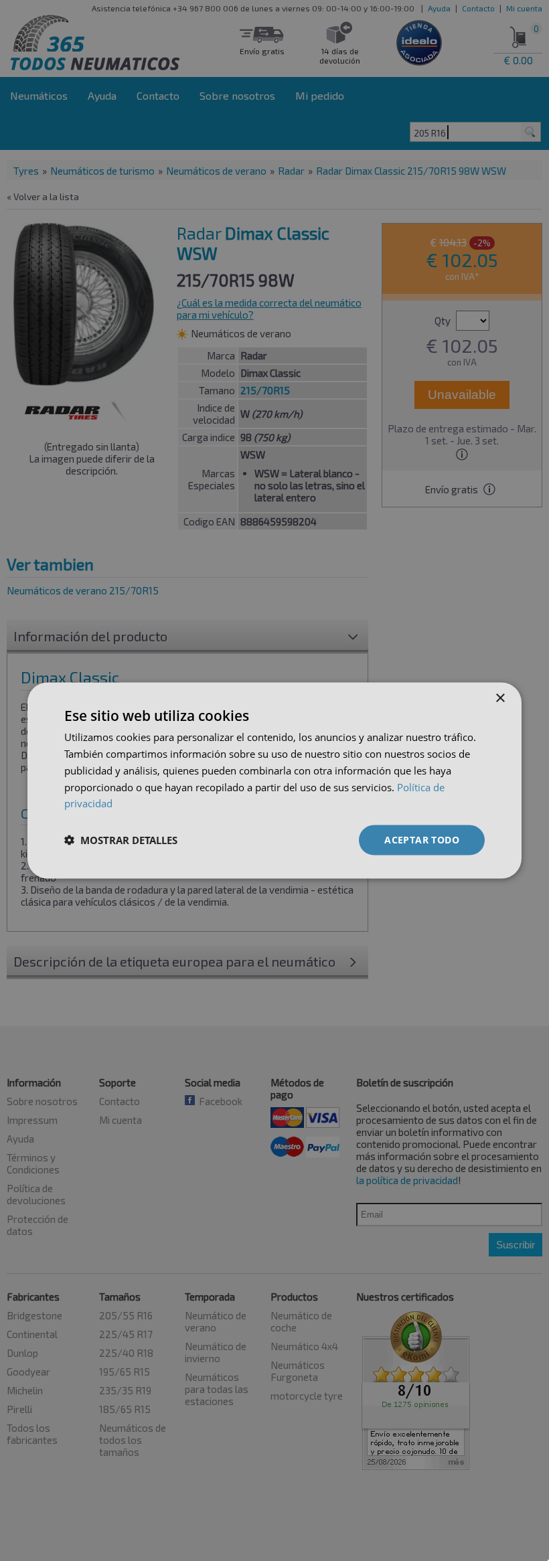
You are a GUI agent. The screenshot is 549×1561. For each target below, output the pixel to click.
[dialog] (274, 781)
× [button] (500, 698)
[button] (120, 840)
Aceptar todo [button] (421, 839)
